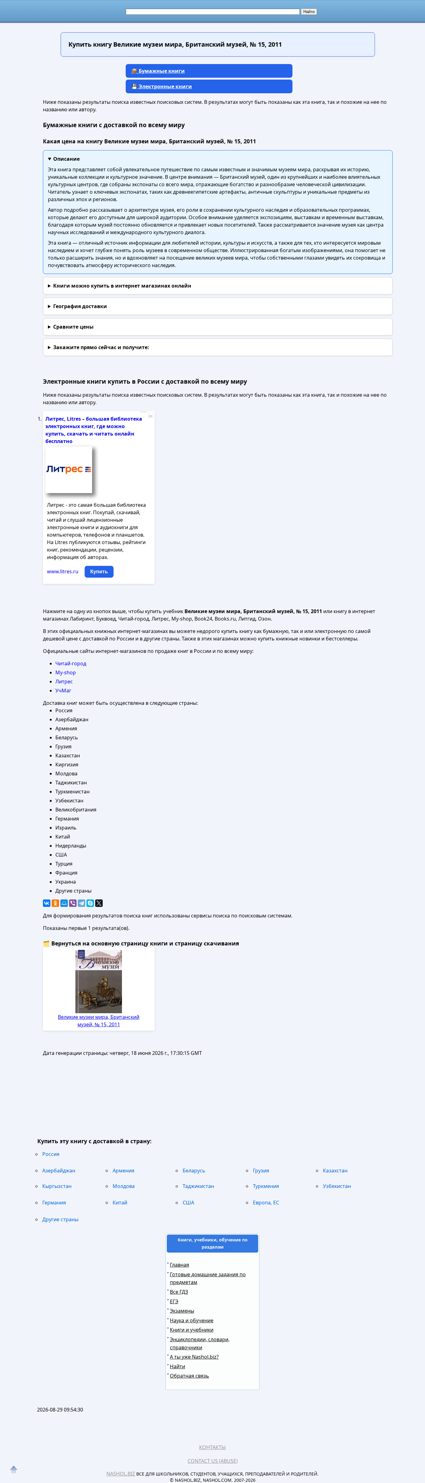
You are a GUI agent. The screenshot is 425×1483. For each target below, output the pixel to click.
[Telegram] (81, 903)
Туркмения (266, 1186)
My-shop (65, 672)
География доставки (80, 306)
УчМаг (63, 690)
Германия (54, 1202)
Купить (99, 571)
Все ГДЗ (179, 1291)
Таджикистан (198, 1186)
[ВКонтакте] (46, 903)
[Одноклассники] (55, 903)
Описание (66, 158)
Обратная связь (189, 1375)
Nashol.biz (120, 1473)
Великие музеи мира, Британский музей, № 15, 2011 (98, 1021)
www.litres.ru (62, 571)
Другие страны (60, 1219)
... (150, 415)
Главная (179, 1264)
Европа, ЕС (266, 1202)
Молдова (124, 1186)
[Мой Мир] (64, 903)
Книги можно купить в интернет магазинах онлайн (122, 285)
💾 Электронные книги (161, 86)
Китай (120, 1202)
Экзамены (182, 1310)
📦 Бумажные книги (158, 70)
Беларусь (194, 1170)
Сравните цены (73, 326)
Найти (177, 1366)
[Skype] (90, 903)
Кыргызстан (57, 1186)
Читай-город (70, 663)
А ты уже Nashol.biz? (194, 1356)
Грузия (261, 1170)
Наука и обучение (191, 1320)
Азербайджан (58, 1170)
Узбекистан (337, 1186)
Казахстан (335, 1170)
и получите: (101, 347)
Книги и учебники (191, 1329)
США (188, 1202)
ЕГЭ (174, 1301)
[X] (99, 903)
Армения (123, 1170)
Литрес (64, 681)
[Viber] (73, 903)
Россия (50, 1154)
